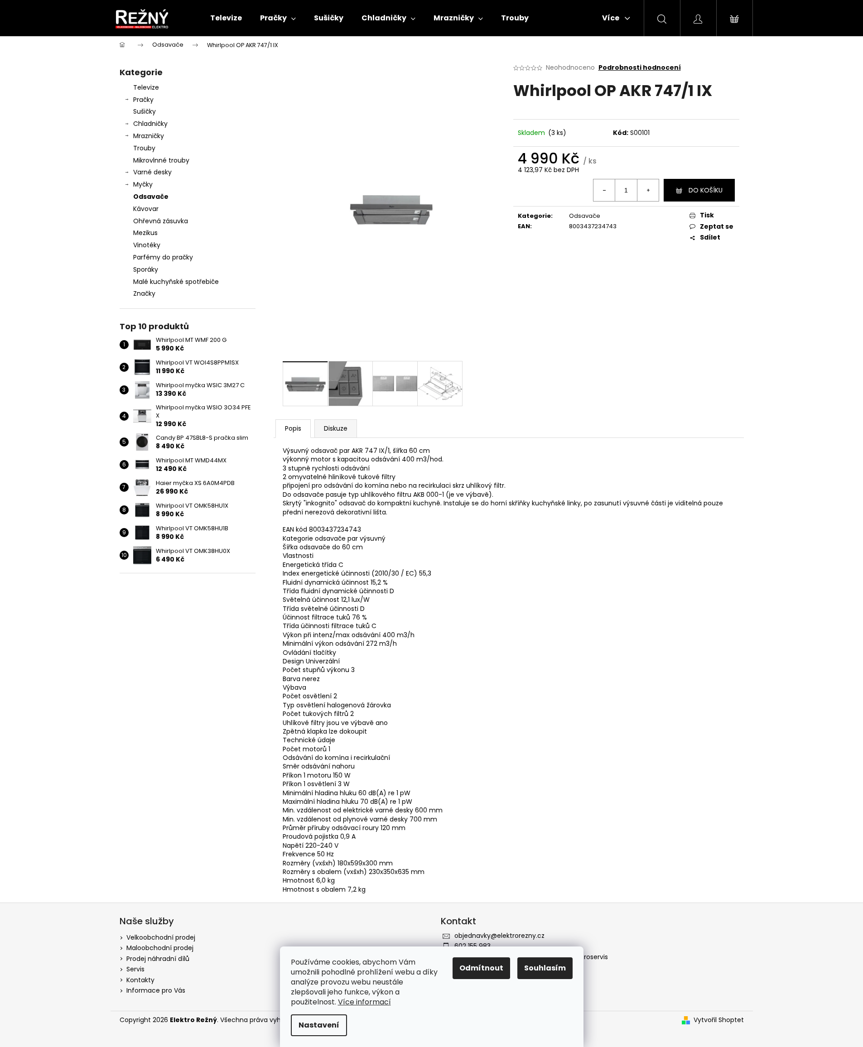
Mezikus (145, 232)
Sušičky (144, 111)
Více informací (364, 1002)
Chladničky (150, 123)
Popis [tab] (293, 428)
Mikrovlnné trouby (161, 160)
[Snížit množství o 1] (604, 190)
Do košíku (706, 190)
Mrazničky (148, 135)
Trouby (144, 148)
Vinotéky (146, 245)
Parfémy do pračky (163, 257)
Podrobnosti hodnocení (639, 67)
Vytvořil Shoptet (719, 1020)
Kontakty (140, 980)
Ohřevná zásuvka (160, 221)
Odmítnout (481, 968)
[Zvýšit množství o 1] (648, 190)
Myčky (143, 184)
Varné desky (152, 172)
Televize (146, 87)
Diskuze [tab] (335, 428)
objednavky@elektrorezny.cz (499, 935)
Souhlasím (545, 968)
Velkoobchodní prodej (160, 937)
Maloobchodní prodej (159, 947)
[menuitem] (226, 18)
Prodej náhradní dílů (157, 958)
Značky (144, 293)
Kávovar (146, 208)
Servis (135, 969)
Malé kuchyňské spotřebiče (176, 281)
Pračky (143, 99)
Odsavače (151, 196)
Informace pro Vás (155, 990)
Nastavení (319, 1025)
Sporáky (145, 269)
